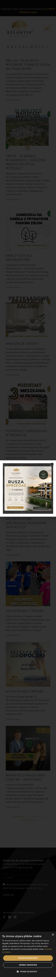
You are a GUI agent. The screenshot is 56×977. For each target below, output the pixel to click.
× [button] (53, 935)
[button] (52, 464)
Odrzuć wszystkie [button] (28, 965)
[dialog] (28, 954)
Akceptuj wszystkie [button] (28, 958)
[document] (28, 488)
